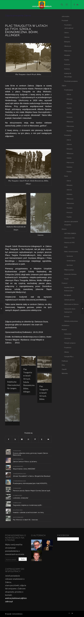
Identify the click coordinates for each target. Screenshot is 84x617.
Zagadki (64, 369)
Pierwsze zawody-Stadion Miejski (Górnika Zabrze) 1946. (31, 490)
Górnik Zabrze (71, 260)
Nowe (66, 176)
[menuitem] (61, 4)
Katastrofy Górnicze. (70, 274)
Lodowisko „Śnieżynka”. (21, 498)
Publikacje (65, 361)
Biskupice (67, 41)
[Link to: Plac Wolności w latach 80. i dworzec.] (8, 518)
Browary (66, 316)
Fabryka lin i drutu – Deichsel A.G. (70, 310)
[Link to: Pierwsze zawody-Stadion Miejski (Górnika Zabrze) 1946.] (8, 489)
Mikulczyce (67, 46)
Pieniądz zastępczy (70, 343)
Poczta (66, 279)
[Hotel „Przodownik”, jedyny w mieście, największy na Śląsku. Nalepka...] (82, 308)
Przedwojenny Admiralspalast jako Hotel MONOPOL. (30, 483)
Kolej (65, 247)
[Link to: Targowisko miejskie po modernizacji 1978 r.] (8, 503)
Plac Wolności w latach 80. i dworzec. (25, 520)
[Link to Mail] (77, 4)
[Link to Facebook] (74, 4)
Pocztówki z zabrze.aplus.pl (68, 26)
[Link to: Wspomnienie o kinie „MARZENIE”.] (8, 467)
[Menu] (66, 4)
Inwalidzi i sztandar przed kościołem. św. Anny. (28, 512)
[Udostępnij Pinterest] (35, 439)
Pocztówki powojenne (71, 81)
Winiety (66, 352)
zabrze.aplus (65, 16)
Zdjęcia (64, 85)
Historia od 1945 (69, 242)
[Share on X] (22, 439)
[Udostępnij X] (15, 439)
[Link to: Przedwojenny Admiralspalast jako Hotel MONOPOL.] (8, 482)
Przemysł (64, 283)
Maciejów (67, 55)
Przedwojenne (68, 90)
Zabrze (66, 32)
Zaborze (66, 37)
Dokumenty (67, 334)
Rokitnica (67, 69)
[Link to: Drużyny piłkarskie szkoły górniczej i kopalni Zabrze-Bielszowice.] (8, 451)
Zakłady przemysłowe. (71, 321)
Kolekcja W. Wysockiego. (68, 75)
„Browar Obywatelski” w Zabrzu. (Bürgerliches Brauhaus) (31, 476)
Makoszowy (68, 51)
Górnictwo (67, 338)
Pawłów (66, 60)
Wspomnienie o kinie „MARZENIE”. (24, 469)
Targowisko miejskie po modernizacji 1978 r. (27, 505)
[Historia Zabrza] (42, 4)
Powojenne (67, 135)
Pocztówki (65, 20)
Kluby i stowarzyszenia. (71, 251)
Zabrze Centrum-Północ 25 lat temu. (25, 461)
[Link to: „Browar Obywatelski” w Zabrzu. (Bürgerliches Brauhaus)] (8, 474)
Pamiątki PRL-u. (69, 356)
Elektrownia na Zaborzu (71, 304)
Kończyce (67, 64)
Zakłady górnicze (69, 300)
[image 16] (13, 410)
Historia (64, 229)
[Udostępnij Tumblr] (41, 439)
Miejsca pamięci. (69, 270)
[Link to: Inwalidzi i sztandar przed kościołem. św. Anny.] (8, 511)
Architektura (65, 325)
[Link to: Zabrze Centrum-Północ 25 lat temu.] (8, 460)
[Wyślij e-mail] (48, 439)
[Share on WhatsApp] (28, 439)
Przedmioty (67, 347)
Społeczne (70, 256)
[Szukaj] (61, 4)
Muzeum (64, 329)
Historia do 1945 (69, 238)
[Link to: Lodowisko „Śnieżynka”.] (8, 496)
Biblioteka (65, 373)
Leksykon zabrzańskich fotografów (71, 223)
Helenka (69, 158)
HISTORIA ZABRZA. (70, 233)
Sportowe (70, 265)
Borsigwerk (67, 295)
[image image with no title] (45, 364)
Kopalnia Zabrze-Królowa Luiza (69, 289)
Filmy (63, 365)
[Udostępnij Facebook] (8, 439)
